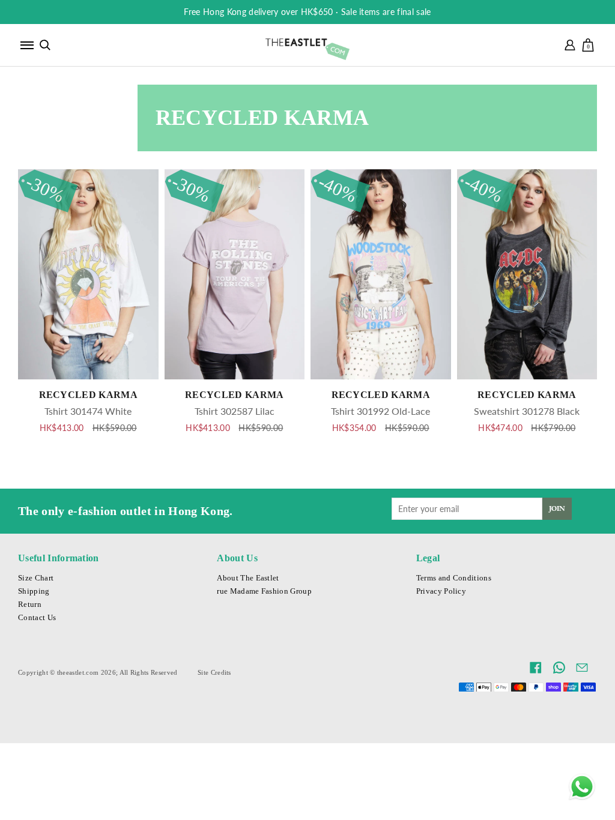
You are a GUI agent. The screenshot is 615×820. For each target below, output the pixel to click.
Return (29, 604)
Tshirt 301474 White (88, 411)
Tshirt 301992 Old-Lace (380, 411)
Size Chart (35, 578)
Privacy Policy (441, 591)
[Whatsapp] (582, 787)
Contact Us (37, 617)
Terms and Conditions (453, 578)
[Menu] (27, 45)
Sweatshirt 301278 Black (527, 411)
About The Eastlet (248, 578)
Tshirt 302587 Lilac (234, 411)
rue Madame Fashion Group (264, 591)
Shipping (34, 591)
